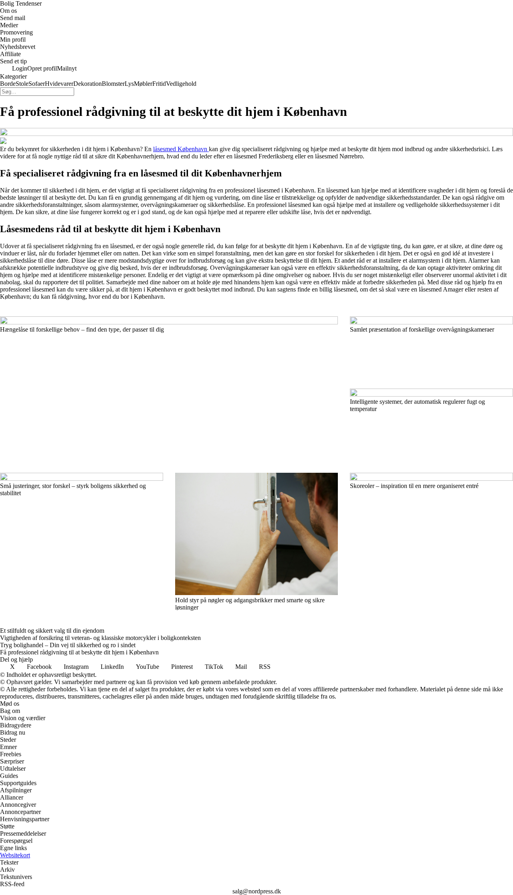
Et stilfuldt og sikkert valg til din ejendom (52, 630)
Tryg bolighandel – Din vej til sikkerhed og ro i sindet (67, 645)
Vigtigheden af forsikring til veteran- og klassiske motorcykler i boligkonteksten (100, 637)
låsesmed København (181, 149)
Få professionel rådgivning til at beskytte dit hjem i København (79, 652)
